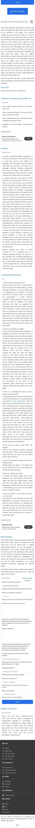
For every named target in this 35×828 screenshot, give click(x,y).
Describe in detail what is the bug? (13, 603)
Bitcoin (6, 809)
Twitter (7, 787)
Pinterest (7, 784)
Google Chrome (10, 795)
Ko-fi (5, 806)
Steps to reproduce (8, 628)
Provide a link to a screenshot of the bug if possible (15, 654)
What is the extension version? (12, 592)
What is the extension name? (11, 582)
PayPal (6, 804)
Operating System (8, 668)
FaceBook (8, 781)
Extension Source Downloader (15, 401)
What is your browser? (9, 678)
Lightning (7, 812)
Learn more (9, 821)
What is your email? (8, 691)
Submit (17, 702)
